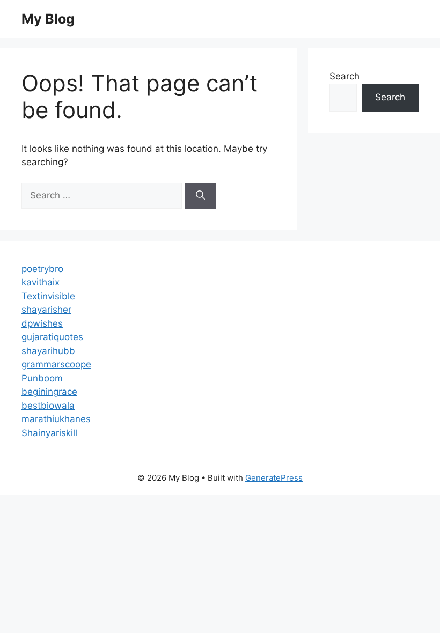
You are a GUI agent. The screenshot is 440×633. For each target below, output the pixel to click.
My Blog (48, 19)
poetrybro (42, 268)
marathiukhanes (56, 419)
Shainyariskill (49, 433)
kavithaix (40, 282)
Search (344, 76)
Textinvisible (48, 296)
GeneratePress (274, 478)
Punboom (42, 378)
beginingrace (49, 391)
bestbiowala (48, 405)
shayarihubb (48, 350)
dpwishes (42, 323)
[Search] (200, 196)
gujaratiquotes (52, 337)
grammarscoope (56, 364)
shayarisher (46, 309)
